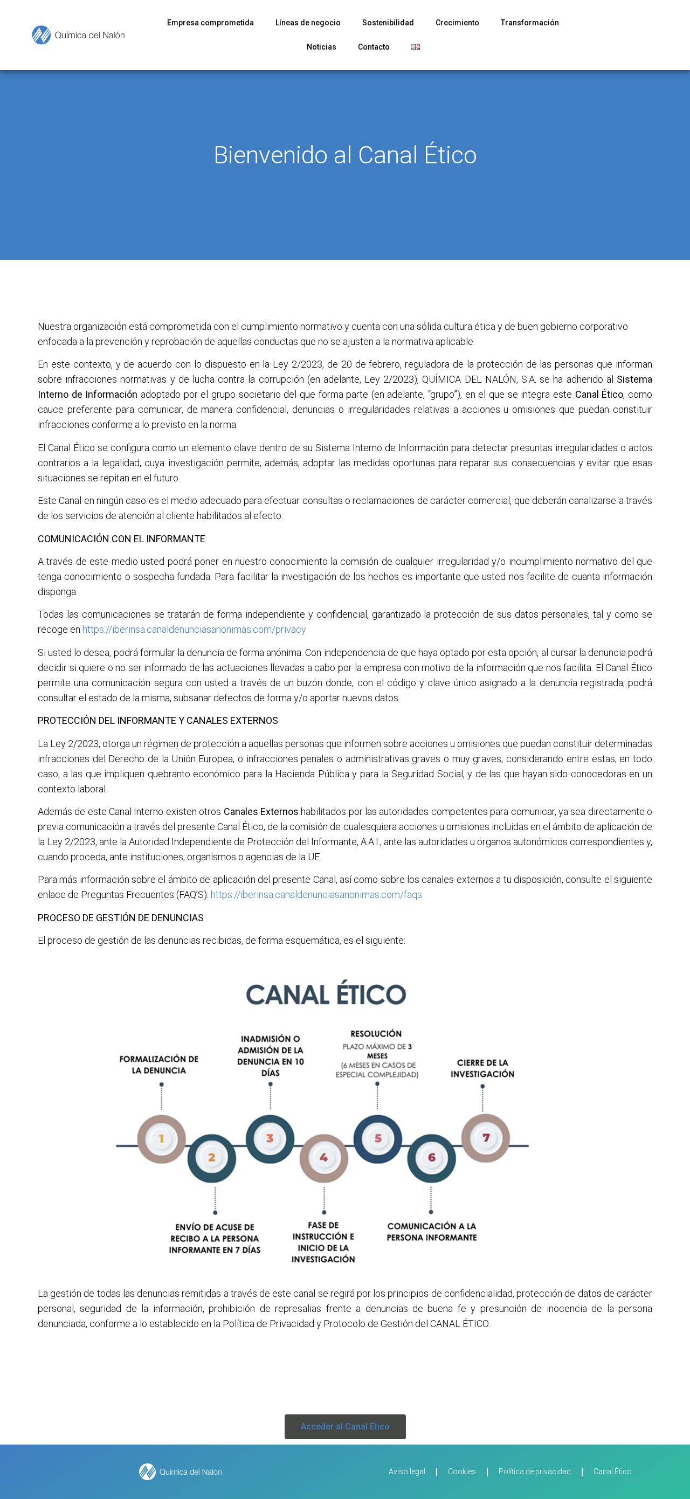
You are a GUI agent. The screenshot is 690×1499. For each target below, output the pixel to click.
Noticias (321, 47)
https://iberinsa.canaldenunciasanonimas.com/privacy (194, 629)
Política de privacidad (535, 1471)
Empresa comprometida (210, 22)
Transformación (530, 22)
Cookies (462, 1471)
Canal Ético (613, 1471)
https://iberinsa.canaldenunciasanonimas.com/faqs (316, 894)
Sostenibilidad (388, 22)
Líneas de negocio (308, 22)
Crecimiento (457, 22)
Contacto (374, 47)
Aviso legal (407, 1471)
